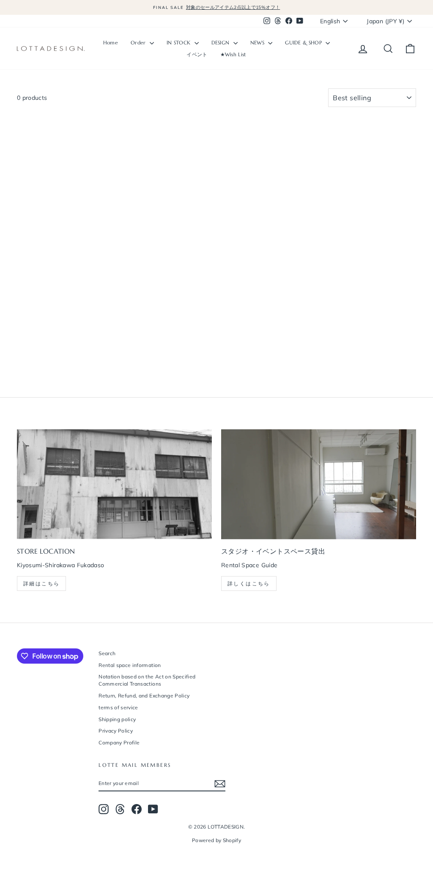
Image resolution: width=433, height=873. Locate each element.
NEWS (258, 42)
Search (107, 653)
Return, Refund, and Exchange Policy (144, 695)
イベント (196, 54)
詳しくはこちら (248, 583)
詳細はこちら (41, 583)
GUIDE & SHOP (304, 42)
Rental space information (130, 665)
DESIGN (221, 42)
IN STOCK (179, 42)
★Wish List (233, 54)
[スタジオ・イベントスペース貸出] (318, 484)
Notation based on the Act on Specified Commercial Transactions (147, 680)
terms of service (118, 707)
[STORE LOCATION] (114, 484)
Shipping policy (117, 719)
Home (110, 42)
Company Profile (119, 742)
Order (139, 42)
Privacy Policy (116, 731)
